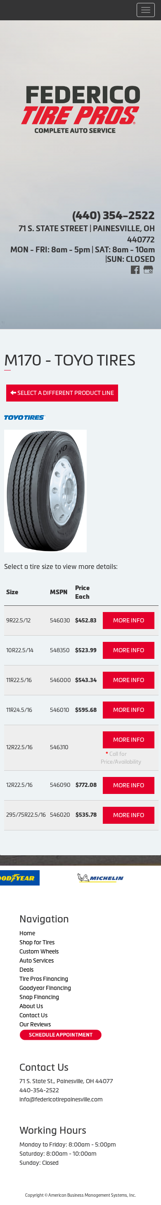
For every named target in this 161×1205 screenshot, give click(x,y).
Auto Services (36, 960)
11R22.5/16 (19, 680)
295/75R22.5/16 (26, 815)
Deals (26, 969)
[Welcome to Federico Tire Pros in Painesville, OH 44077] (80, 108)
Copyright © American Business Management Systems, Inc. (80, 1195)
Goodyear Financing (45, 988)
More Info (128, 620)
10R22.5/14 (19, 650)
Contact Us (33, 1015)
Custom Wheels (39, 951)
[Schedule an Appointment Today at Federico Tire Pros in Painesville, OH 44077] (60, 1034)
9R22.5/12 (18, 620)
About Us (31, 1006)
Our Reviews (35, 1024)
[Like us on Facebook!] (135, 269)
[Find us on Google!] (148, 269)
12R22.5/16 (19, 747)
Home (27, 933)
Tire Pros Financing (43, 978)
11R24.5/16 (19, 710)
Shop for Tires (36, 942)
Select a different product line (65, 393)
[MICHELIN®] (80, 877)
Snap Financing (39, 997)
